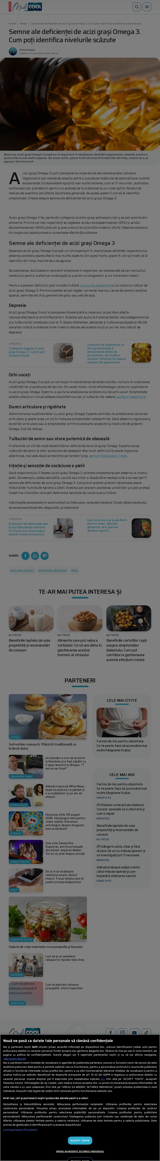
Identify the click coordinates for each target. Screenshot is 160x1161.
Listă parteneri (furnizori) (20, 1130)
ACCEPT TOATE (80, 1141)
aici (103, 1079)
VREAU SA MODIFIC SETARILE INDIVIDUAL (80, 1151)
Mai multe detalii (15, 1059)
